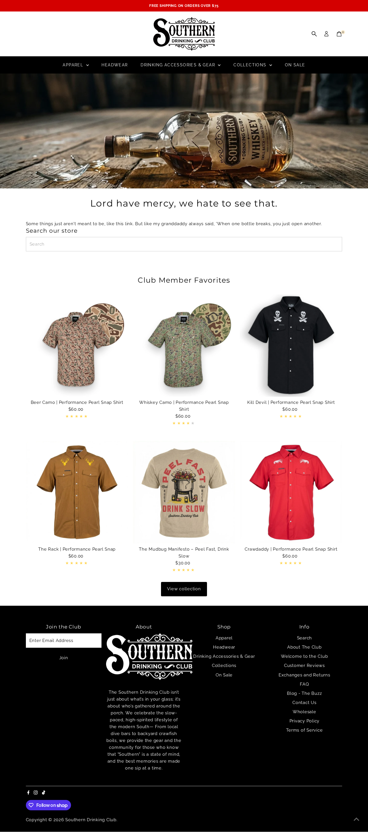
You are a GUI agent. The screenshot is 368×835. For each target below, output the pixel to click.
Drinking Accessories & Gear (178, 65)
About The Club (304, 647)
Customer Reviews (304, 665)
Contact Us (304, 702)
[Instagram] (35, 793)
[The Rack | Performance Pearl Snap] (77, 492)
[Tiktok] (44, 793)
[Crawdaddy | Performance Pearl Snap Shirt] (291, 492)
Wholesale (304, 711)
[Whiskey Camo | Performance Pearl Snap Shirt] (184, 345)
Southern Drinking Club (90, 819)
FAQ (304, 684)
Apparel (74, 65)
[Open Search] (314, 33)
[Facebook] (28, 793)
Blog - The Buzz (304, 693)
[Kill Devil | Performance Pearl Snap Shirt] (291, 345)
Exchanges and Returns (304, 675)
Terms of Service (304, 730)
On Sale (295, 65)
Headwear (114, 65)
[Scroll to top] (356, 819)
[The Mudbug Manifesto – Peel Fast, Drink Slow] (184, 492)
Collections (250, 65)
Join (63, 657)
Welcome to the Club (304, 656)
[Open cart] (339, 33)
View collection (184, 588)
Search (304, 638)
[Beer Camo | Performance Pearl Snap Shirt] (77, 345)
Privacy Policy (305, 721)
